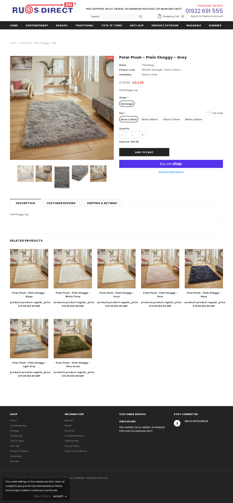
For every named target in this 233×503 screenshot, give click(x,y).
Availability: (125, 74)
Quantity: (124, 128)
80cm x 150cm (150, 119)
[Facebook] (177, 423)
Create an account (212, 16)
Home (13, 43)
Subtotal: (124, 141)
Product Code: (127, 69)
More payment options (171, 171)
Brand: (122, 65)
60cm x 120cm (129, 119)
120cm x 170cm (171, 119)
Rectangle (127, 103)
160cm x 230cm (193, 119)
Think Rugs (148, 65)
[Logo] (44, 9)
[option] (62, 108)
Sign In (195, 16)
